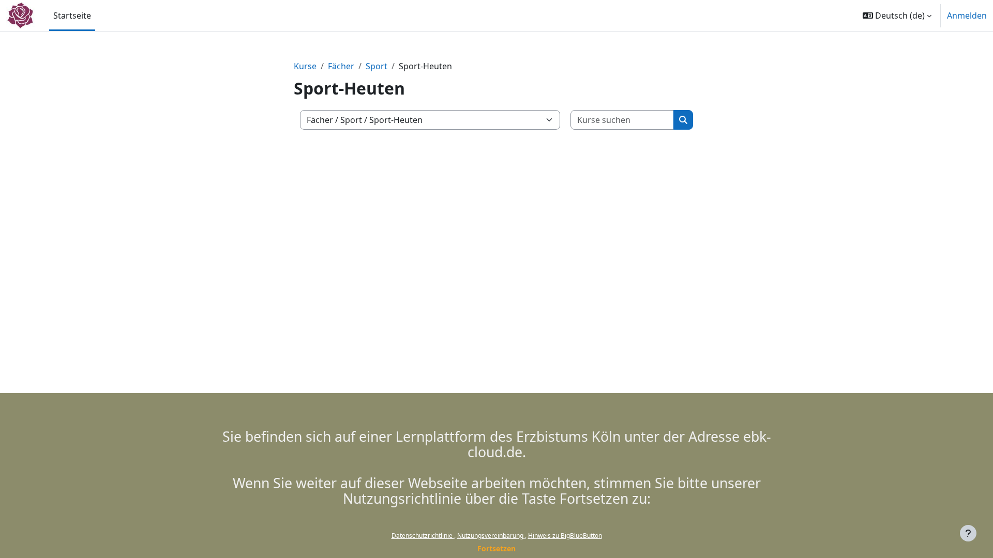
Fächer (341, 66)
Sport (376, 66)
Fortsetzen (496, 548)
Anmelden (967, 15)
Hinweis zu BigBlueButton (565, 535)
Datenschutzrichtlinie (423, 535)
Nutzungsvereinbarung (491, 535)
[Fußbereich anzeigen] (968, 533)
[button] (897, 15)
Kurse (305, 66)
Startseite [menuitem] (72, 15)
